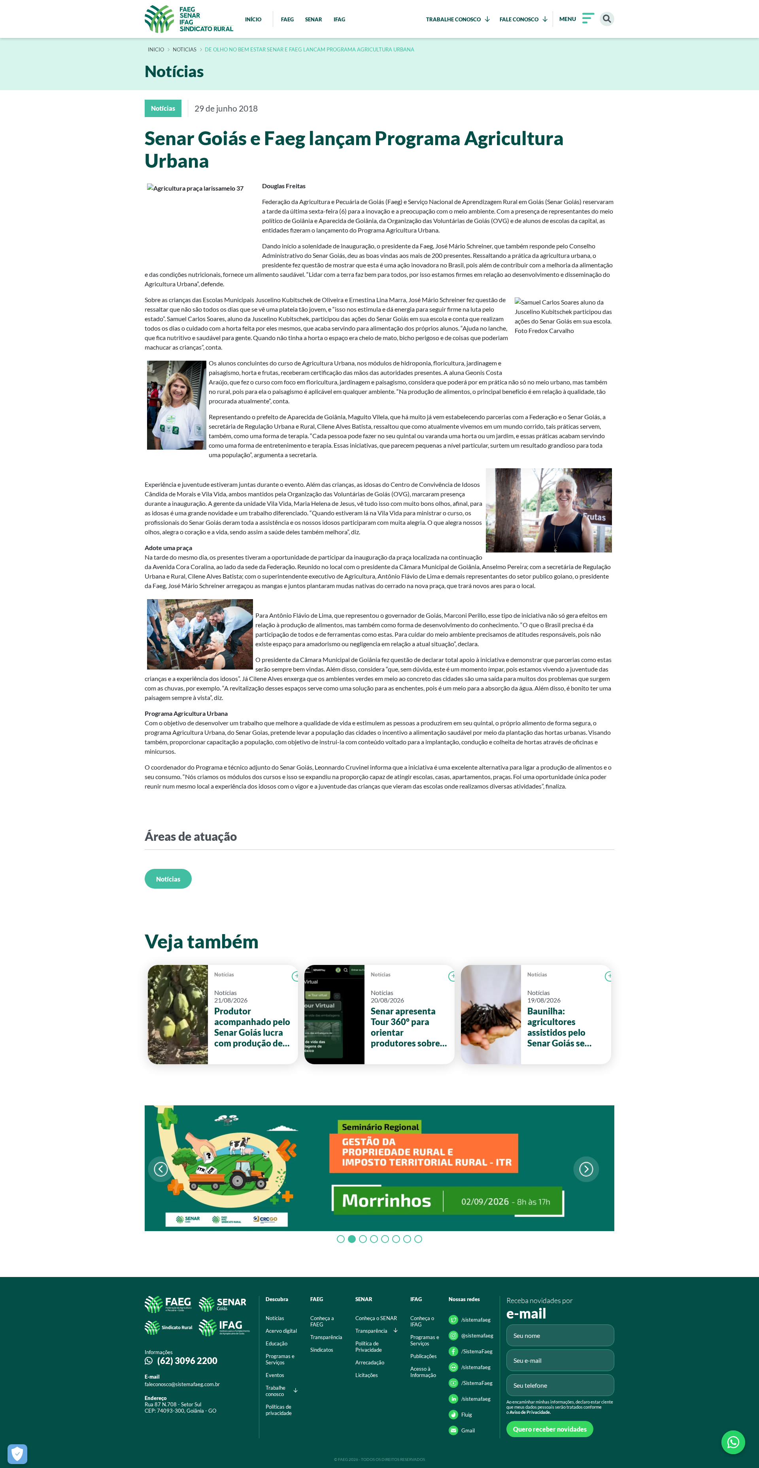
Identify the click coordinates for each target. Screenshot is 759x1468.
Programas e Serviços (280, 1359)
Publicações (423, 1356)
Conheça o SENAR (376, 1318)
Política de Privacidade (368, 1346)
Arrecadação (369, 1362)
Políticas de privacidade (279, 1410)
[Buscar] (607, 19)
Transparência (326, 1337)
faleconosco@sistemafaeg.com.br (182, 1384)
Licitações (366, 1375)
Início (156, 49)
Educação (276, 1343)
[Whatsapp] (733, 1442)
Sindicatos (321, 1350)
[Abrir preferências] (17, 1454)
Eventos (275, 1375)
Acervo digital (281, 1331)
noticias (184, 49)
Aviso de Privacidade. (530, 1412)
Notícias (168, 879)
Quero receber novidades (550, 1429)
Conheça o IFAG (422, 1321)
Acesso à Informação (423, 1372)
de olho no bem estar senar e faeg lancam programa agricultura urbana (309, 49)
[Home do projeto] (189, 19)
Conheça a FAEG (322, 1321)
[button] (586, 1169)
